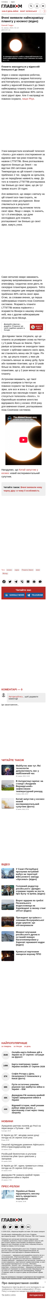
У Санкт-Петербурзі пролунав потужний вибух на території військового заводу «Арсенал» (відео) (27, 874)
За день (27, 1046)
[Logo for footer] (11, 1221)
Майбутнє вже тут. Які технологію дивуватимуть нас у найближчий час (28, 769)
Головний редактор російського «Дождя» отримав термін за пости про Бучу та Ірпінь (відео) (30, 890)
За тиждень (6, 1046)
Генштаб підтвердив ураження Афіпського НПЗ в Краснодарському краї (22, 1145)
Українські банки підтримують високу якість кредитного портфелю (28, 1195)
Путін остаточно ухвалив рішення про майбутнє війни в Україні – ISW (28, 1087)
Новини (7, 1121)
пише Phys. (28, 98)
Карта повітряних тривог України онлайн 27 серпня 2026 (28, 1065)
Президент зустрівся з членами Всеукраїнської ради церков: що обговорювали (30, 921)
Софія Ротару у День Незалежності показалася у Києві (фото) (26, 1076)
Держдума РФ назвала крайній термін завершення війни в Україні (28, 1097)
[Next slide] (44, 11)
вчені (38, 570)
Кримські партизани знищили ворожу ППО (28, 952)
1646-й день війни (10, 11)
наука (17, 570)
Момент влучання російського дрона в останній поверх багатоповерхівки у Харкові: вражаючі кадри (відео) (30, 938)
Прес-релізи (10, 1186)
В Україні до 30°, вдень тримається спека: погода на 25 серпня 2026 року (22, 1166)
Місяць (5, 573)
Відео (5, 864)
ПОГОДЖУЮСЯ (36, 1295)
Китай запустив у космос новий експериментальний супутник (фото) (30, 803)
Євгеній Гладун (7, 25)
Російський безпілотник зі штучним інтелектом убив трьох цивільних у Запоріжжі (18, 1156)
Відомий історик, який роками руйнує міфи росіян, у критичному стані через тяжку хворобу (28, 1109)
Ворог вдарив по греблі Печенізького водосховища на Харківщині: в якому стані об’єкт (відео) (30, 905)
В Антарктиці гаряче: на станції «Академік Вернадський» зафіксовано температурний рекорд (29, 786)
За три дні (18, 1046)
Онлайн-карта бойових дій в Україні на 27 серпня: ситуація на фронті (28, 1054)
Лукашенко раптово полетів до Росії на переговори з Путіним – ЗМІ (21, 1127)
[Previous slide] (40, 11)
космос (9, 570)
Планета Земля (27, 570)
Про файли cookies (9, 1295)
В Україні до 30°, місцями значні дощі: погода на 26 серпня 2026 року (20, 1136)
